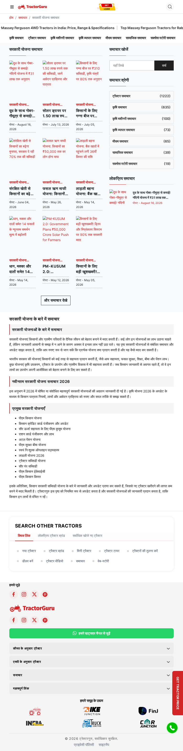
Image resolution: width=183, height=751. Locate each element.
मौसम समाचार (113, 38)
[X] (34, 594)
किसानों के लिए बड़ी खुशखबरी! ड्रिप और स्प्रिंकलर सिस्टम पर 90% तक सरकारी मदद (88, 269)
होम (11, 17)
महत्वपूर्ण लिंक (21, 688)
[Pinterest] (45, 594)
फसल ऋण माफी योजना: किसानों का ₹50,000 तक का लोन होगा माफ (55, 191)
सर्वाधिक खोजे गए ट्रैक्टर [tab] (87, 535)
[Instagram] (24, 594)
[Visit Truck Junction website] (91, 723)
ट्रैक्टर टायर (111, 551)
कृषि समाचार (16, 38)
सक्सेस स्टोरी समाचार (163, 38)
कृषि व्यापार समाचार (90, 38)
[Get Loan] (107, 6)
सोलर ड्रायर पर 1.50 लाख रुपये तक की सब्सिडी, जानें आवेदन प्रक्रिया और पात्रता (54, 113)
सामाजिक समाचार (136, 38)
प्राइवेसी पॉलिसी (84, 744)
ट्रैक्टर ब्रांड (56, 551)
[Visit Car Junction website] (148, 723)
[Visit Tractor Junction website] (34, 711)
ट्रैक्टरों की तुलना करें (145, 551)
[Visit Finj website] (148, 711)
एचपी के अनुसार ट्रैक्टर (27, 662)
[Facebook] (13, 594)
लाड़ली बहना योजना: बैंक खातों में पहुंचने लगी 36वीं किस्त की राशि (88, 191)
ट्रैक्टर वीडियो (54, 561)
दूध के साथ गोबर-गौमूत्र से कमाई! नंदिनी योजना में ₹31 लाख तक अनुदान (22, 113)
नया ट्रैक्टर (29, 551)
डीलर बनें (27, 561)
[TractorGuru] (33, 6)
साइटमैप (104, 744)
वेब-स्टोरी (103, 561)
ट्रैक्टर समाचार (37, 38)
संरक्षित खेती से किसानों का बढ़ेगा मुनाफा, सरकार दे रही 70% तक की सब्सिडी (22, 191)
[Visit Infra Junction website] (34, 723)
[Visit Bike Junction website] (91, 711)
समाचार (22, 17)
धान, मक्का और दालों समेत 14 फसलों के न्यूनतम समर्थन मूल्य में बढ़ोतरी (21, 269)
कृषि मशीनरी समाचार (62, 38)
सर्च (164, 65)
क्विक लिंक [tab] (24, 535)
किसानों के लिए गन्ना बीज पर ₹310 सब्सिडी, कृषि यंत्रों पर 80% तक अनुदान (87, 113)
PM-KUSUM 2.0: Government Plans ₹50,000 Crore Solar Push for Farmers (55, 269)
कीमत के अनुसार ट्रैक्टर (27, 648)
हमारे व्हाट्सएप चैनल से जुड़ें (94, 633)
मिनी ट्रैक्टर (84, 551)
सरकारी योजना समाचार (17, 104)
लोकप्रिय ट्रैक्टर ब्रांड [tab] (51, 535)
